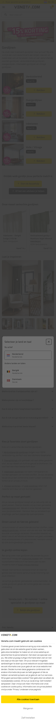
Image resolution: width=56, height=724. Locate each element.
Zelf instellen (28, 717)
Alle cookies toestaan (28, 699)
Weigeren (28, 708)
